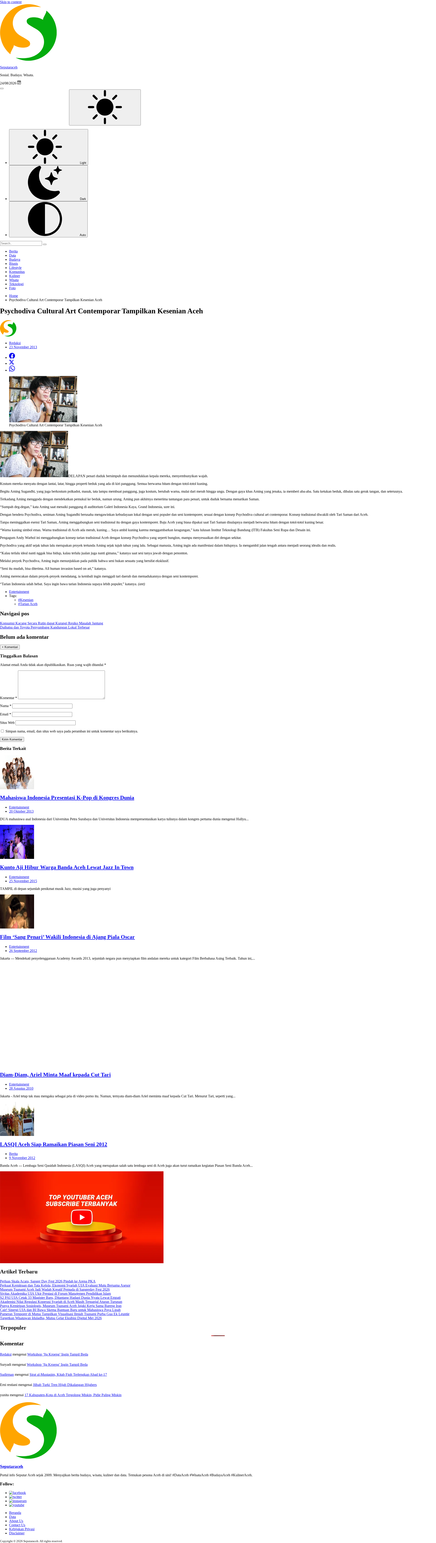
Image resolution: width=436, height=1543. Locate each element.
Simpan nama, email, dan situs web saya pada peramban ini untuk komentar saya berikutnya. (71, 731)
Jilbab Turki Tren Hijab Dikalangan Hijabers (65, 1385)
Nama (5, 706)
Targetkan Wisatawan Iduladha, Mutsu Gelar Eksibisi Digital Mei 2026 (51, 1318)
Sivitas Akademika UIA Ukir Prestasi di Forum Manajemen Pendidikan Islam (55, 1293)
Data (12, 255)
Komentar (8, 698)
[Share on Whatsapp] (12, 370)
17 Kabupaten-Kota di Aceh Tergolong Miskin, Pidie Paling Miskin (73, 1395)
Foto (12, 288)
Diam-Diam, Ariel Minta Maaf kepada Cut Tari (55, 1075)
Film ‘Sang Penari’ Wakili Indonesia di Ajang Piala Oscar (67, 937)
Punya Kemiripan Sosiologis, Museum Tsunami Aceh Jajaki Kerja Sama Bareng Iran (60, 1306)
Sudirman (7, 1374)
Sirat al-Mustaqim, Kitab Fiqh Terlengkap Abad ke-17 (68, 1374)
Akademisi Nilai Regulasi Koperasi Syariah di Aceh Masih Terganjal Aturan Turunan (61, 1302)
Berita (13, 251)
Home (13, 296)
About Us (16, 1521)
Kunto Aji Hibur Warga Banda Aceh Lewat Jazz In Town (67, 867)
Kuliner (14, 276)
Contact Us (17, 1525)
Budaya (14, 259)
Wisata (14, 280)
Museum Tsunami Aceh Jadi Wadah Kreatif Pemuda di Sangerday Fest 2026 (55, 1289)
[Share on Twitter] (11, 363)
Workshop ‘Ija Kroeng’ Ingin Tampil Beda (57, 1354)
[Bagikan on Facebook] (12, 357)
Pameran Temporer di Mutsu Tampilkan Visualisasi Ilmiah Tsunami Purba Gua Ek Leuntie (64, 1314)
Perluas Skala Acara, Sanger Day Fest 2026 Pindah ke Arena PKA (48, 1281)
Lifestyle (15, 268)
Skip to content (11, 2)
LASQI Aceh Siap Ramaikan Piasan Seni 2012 (53, 1144)
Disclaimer (17, 1533)
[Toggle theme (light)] (105, 107)
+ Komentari (10, 647)
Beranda (15, 1513)
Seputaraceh (8, 67)
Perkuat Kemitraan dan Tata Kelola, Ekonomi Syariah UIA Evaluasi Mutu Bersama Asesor (65, 1285)
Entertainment (19, 807)
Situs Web (7, 723)
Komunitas (17, 272)
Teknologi (16, 284)
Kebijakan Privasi (22, 1529)
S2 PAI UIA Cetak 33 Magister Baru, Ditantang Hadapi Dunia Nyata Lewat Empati (60, 1298)
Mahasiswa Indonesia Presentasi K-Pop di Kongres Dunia (67, 798)
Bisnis (13, 263)
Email (5, 714)
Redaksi (6, 1354)
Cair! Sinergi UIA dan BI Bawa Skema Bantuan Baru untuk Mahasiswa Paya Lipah (60, 1310)
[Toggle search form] (2, 88)
